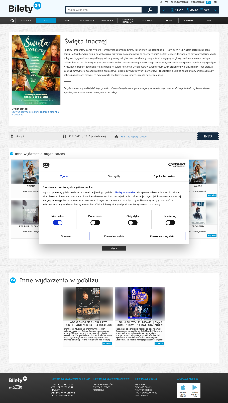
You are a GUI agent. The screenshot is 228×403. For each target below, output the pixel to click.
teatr (66, 20)
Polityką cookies (125, 192)
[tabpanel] (88, 316)
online (168, 20)
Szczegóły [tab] (114, 176)
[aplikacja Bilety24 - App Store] (183, 397)
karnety (188, 20)
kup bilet (212, 195)
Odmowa (66, 236)
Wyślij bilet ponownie (62, 387)
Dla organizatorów (103, 384)
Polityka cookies (143, 390)
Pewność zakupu (143, 387)
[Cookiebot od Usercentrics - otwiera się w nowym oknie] (170, 165)
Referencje (98, 390)
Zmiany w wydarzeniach (63, 393)
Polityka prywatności (146, 393)
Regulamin (140, 384)
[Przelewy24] (15, 390)
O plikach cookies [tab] (164, 176)
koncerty (26, 20)
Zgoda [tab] (64, 176)
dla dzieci (148, 20)
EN (215, 2)
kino (46, 20)
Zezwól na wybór (114, 236)
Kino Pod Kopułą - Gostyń (134, 136)
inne (209, 20)
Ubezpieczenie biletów (62, 396)
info (208, 136)
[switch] (95, 222)
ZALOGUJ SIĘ (197, 2)
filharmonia (87, 20)
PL (208, 2)
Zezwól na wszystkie (162, 236)
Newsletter (57, 390)
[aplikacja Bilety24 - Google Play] (195, 397)
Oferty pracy (141, 396)
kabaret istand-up (128, 20)
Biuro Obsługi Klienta (62, 384)
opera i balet (107, 20)
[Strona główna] (25, 12)
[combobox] (104, 10)
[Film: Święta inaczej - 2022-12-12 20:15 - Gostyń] (36, 70)
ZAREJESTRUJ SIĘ (179, 2)
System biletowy (101, 387)
